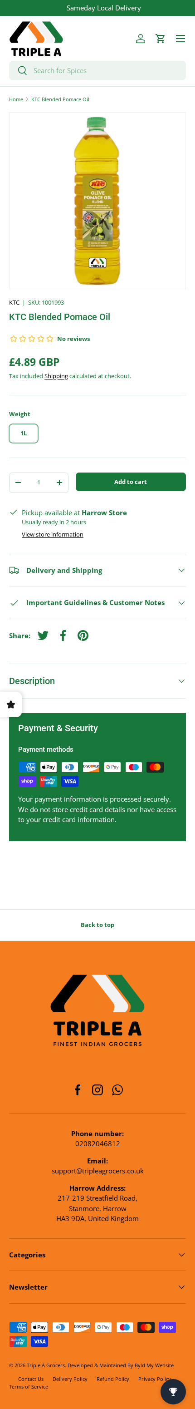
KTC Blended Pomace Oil (60, 99)
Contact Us (31, 1378)
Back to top (97, 925)
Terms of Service (28, 1386)
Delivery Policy (70, 1378)
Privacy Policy (154, 1378)
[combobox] (97, 70)
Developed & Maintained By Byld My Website (121, 1365)
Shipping (56, 376)
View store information (52, 534)
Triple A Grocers (46, 1365)
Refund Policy (113, 1378)
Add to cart (130, 482)
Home (16, 99)
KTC (14, 302)
